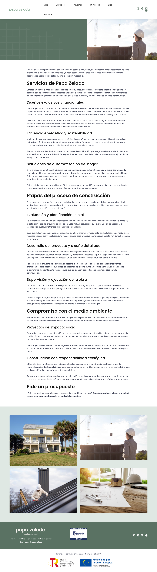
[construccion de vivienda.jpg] (113, 440)
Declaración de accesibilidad (31, 542)
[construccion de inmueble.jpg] (113, 490)
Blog (110, 5)
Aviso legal (14, 539)
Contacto (47, 14)
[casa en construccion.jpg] (43, 490)
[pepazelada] (146, 8)
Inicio (45, 5)
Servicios (60, 5)
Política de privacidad (27, 539)
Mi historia (95, 5)
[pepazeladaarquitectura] (142, 8)
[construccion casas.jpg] (43, 440)
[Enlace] (19, 10)
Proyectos (77, 5)
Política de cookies (44, 539)
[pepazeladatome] (138, 8)
